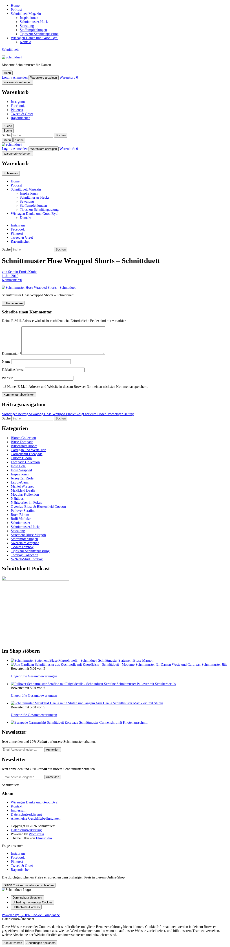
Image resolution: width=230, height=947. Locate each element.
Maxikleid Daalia (23, 490)
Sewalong (27, 26)
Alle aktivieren (13, 943)
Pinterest (17, 110)
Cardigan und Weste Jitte (28, 450)
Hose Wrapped (21, 470)
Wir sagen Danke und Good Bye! (34, 38)
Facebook (18, 106)
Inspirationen (29, 18)
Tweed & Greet (22, 114)
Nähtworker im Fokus (26, 502)
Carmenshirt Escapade (26, 454)
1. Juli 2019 (10, 276)
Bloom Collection (23, 438)
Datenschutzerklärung (26, 814)
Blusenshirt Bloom (24, 446)
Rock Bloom (20, 515)
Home (15, 5)
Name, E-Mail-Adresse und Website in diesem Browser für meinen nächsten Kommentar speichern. (77, 386)
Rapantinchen (20, 118)
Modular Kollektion (25, 494)
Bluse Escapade (22, 442)
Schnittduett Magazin (26, 14)
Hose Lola (18, 466)
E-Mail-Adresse (13, 370)
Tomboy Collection (24, 555)
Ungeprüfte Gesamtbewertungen (34, 676)
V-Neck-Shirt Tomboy (27, 559)
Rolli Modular (21, 519)
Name (6, 361)
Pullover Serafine (23, 510)
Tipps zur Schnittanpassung (39, 34)
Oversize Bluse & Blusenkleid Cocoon (38, 506)
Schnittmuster (20, 523)
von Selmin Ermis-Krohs (19, 272)
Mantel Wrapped (22, 486)
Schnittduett (10, 49)
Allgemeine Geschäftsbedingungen (35, 818)
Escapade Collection (25, 462)
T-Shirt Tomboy (22, 547)
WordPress (36, 834)
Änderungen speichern (41, 943)
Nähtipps (17, 498)
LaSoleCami (20, 482)
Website (7, 378)
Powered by (31, 915)
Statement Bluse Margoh (28, 535)
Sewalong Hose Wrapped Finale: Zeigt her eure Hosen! (68, 414)
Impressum (18, 810)
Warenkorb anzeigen (43, 77)
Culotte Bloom (21, 458)
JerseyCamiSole (22, 478)
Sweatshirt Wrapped (25, 543)
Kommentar (11, 353)
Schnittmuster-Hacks (34, 22)
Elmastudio (44, 838)
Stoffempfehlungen (33, 30)
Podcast (16, 9)
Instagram (18, 102)
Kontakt (25, 42)
